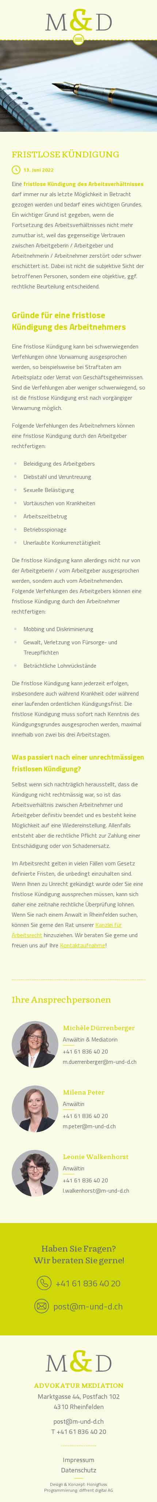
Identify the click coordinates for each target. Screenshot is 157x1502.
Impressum (78, 1460)
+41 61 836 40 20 (85, 1051)
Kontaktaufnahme (82, 945)
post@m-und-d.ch (88, 1306)
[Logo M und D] (78, 20)
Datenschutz (78, 1470)
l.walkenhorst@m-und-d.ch (96, 1190)
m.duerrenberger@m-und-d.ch (100, 1061)
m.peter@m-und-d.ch (89, 1126)
